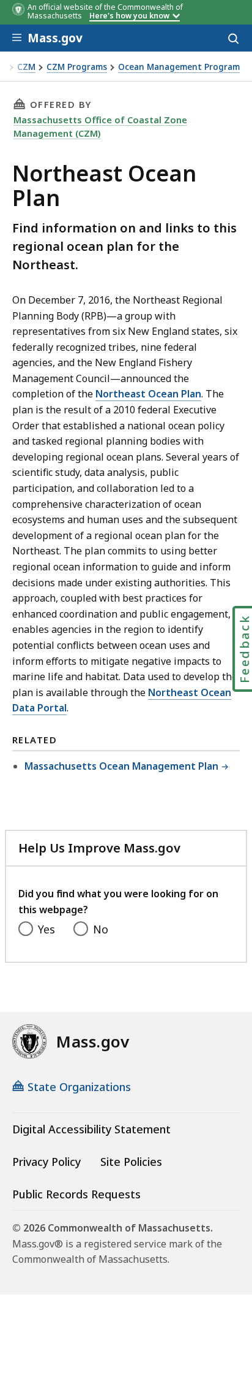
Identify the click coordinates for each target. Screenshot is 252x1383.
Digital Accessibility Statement (91, 1129)
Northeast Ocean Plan (148, 393)
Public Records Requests (76, 1194)
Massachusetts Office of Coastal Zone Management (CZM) (100, 126)
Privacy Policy (46, 1161)
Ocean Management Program (179, 67)
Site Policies (131, 1161)
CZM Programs (76, 67)
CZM (26, 67)
